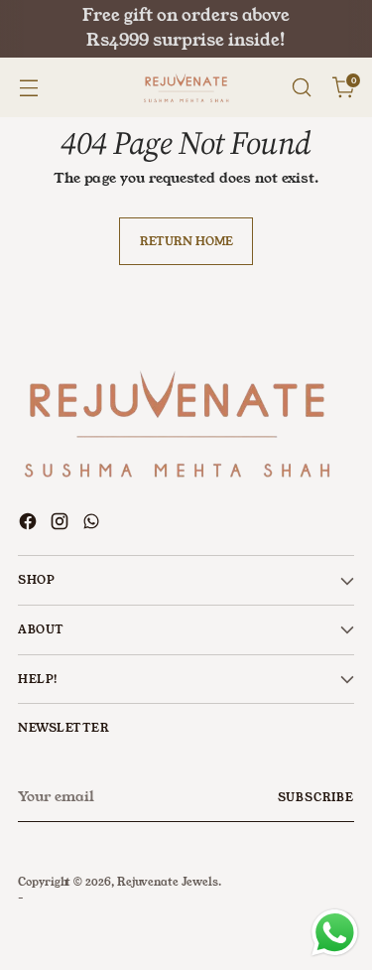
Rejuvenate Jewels (167, 882)
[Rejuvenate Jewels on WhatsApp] (93, 524)
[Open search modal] (301, 88)
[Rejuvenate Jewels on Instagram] (61, 524)
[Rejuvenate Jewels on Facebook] (30, 524)
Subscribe (316, 797)
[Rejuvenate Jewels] (186, 87)
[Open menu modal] (28, 88)
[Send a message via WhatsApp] (335, 932)
